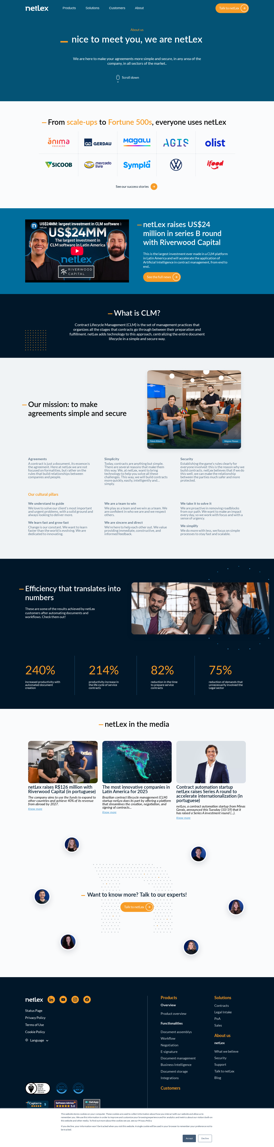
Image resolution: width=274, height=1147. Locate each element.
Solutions (92, 8)
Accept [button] (189, 1138)
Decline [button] (205, 1138)
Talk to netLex (229, 8)
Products (69, 8)
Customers (117, 8)
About (139, 8)
